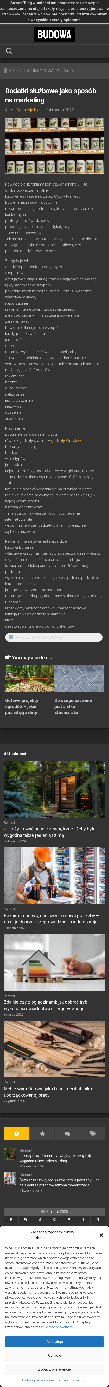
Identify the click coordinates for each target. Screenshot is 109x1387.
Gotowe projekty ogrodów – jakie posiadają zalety (21, 706)
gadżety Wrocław (66, 440)
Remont (69, 70)
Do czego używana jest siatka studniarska (73, 706)
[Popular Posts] (42, 1133)
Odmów (54, 1355)
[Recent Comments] (67, 1133)
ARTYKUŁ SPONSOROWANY (34, 70)
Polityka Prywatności (72, 1380)
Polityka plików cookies (38, 1380)
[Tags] (92, 1133)
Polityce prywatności (59, 1327)
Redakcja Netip (30, 110)
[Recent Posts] (16, 1133)
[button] (101, 1235)
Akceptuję (54, 1341)
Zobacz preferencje (54, 1369)
